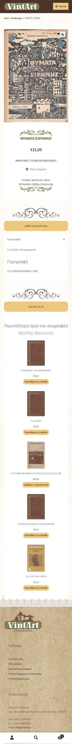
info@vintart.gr (23, 727)
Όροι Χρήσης (15, 663)
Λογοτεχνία (46, 184)
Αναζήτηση (36, 737)
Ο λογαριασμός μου (19, 678)
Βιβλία (35, 184)
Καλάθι (55, 735)
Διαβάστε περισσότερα (36, 484)
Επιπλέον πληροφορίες (21, 249)
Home (6, 18)
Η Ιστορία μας (16, 658)
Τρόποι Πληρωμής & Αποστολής (25, 673)
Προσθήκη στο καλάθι (36, 381)
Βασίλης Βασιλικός (36, 333)
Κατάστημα (17, 18)
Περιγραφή (14, 239)
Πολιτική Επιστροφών (20, 668)
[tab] (36, 239)
